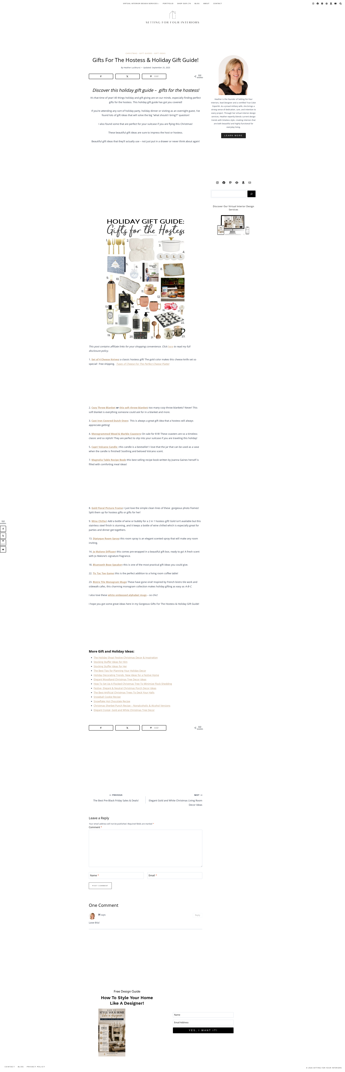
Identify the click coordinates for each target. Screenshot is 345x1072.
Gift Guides (145, 53)
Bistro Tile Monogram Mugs (109, 582)
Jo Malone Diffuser (104, 551)
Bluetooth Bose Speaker (107, 564)
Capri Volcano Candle (105, 446)
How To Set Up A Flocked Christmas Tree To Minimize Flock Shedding (133, 683)
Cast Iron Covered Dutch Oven (110, 420)
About (206, 3)
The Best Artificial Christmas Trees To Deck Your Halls (124, 692)
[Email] (335, 4)
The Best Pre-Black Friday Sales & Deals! (116, 798)
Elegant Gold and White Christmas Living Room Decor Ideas (175, 800)
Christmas (131, 53)
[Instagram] (313, 4)
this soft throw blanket (133, 407)
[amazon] (331, 4)
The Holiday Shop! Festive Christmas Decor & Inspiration (126, 657)
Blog (197, 3)
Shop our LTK (184, 3)
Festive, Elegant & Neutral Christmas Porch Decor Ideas (125, 688)
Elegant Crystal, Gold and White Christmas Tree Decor (124, 710)
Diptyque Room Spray (106, 538)
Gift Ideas (160, 53)
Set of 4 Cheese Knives (105, 359)
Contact (217, 3)
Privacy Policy (36, 1067)
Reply (197, 915)
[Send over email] (3, 549)
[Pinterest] (322, 4)
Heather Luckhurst (132, 67)
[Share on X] (127, 76)
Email (153, 875)
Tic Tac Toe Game (103, 573)
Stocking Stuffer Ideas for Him (110, 661)
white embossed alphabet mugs (127, 595)
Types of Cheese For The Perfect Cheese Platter (142, 363)
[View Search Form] (340, 3)
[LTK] (327, 4)
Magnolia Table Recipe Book (109, 459)
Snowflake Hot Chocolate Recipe (112, 701)
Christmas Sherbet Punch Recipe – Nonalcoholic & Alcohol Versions (132, 705)
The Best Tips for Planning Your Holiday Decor (120, 670)
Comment (95, 827)
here (170, 346)
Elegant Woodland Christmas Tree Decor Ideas (120, 679)
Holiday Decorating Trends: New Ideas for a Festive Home (126, 675)
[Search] (251, 194)
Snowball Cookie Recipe (107, 696)
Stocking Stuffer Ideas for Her (110, 666)
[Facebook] (318, 4)
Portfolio (168, 3)
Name (94, 875)
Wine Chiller (99, 521)
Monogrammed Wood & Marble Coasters (116, 433)
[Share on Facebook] (101, 76)
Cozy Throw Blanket (103, 407)
